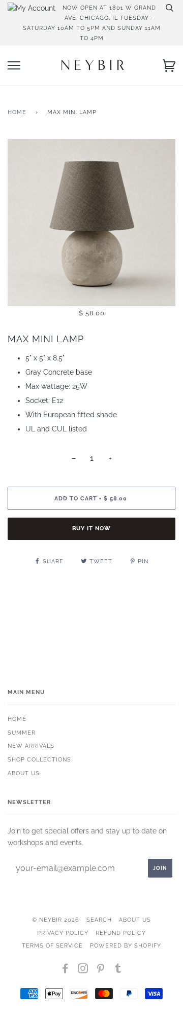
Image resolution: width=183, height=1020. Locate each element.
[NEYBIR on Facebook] (65, 970)
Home (17, 112)
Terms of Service (52, 945)
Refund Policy (121, 932)
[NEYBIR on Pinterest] (101, 970)
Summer (22, 732)
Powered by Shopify (125, 945)
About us (24, 773)
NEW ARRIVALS (31, 745)
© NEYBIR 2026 (55, 919)
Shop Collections (39, 759)
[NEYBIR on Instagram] (83, 970)
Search (99, 919)
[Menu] (14, 65)
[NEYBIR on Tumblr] (118, 970)
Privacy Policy (62, 932)
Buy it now (91, 528)
